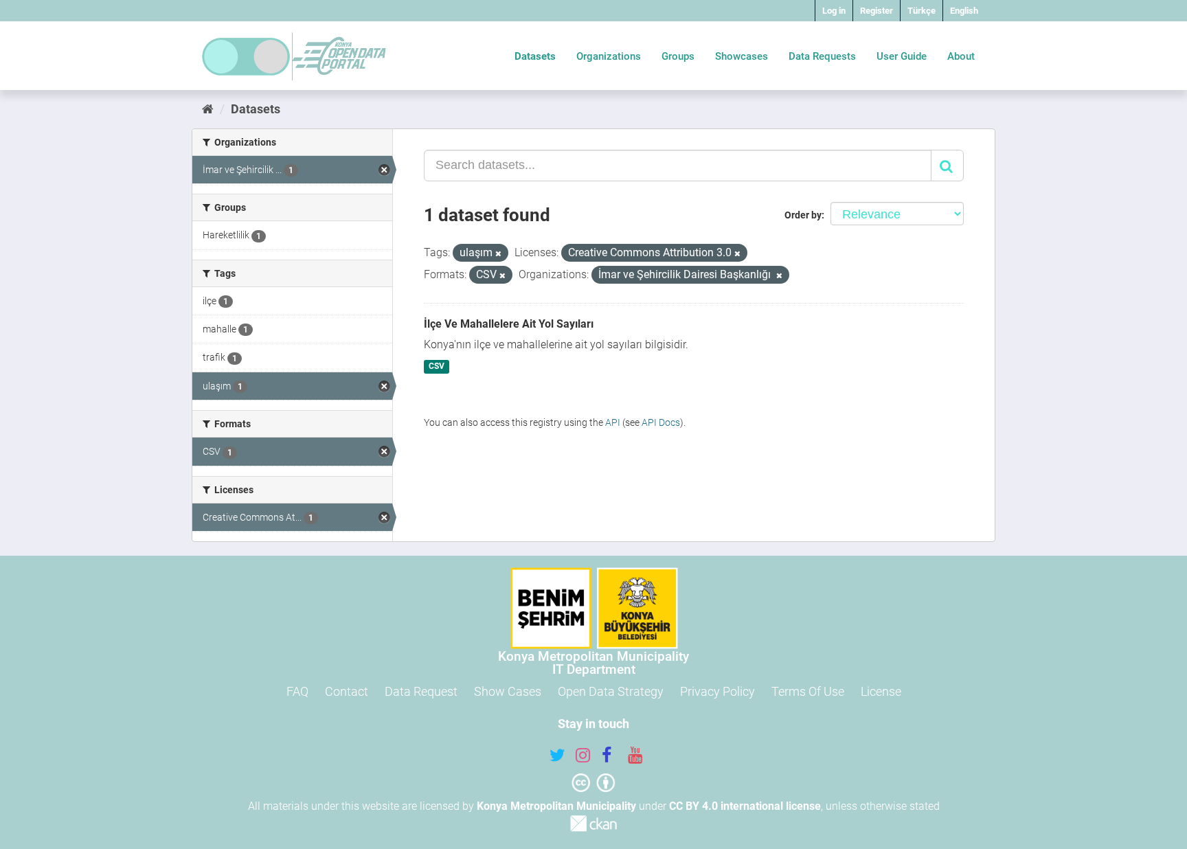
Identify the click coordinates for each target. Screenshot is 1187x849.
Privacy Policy (717, 691)
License (881, 691)
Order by (803, 215)
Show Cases (507, 691)
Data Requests (822, 56)
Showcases (741, 56)
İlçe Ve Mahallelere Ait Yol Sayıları (509, 323)
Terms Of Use (807, 691)
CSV (436, 367)
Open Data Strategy (611, 691)
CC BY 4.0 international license (745, 806)
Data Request (421, 691)
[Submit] (947, 165)
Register (876, 10)
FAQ (297, 691)
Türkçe (921, 10)
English (964, 10)
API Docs (661, 422)
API (612, 422)
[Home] (208, 109)
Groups (678, 56)
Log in (834, 10)
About (961, 56)
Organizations (608, 56)
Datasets (535, 56)
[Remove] (498, 253)
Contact (346, 691)
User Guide (902, 56)
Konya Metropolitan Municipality (556, 806)
